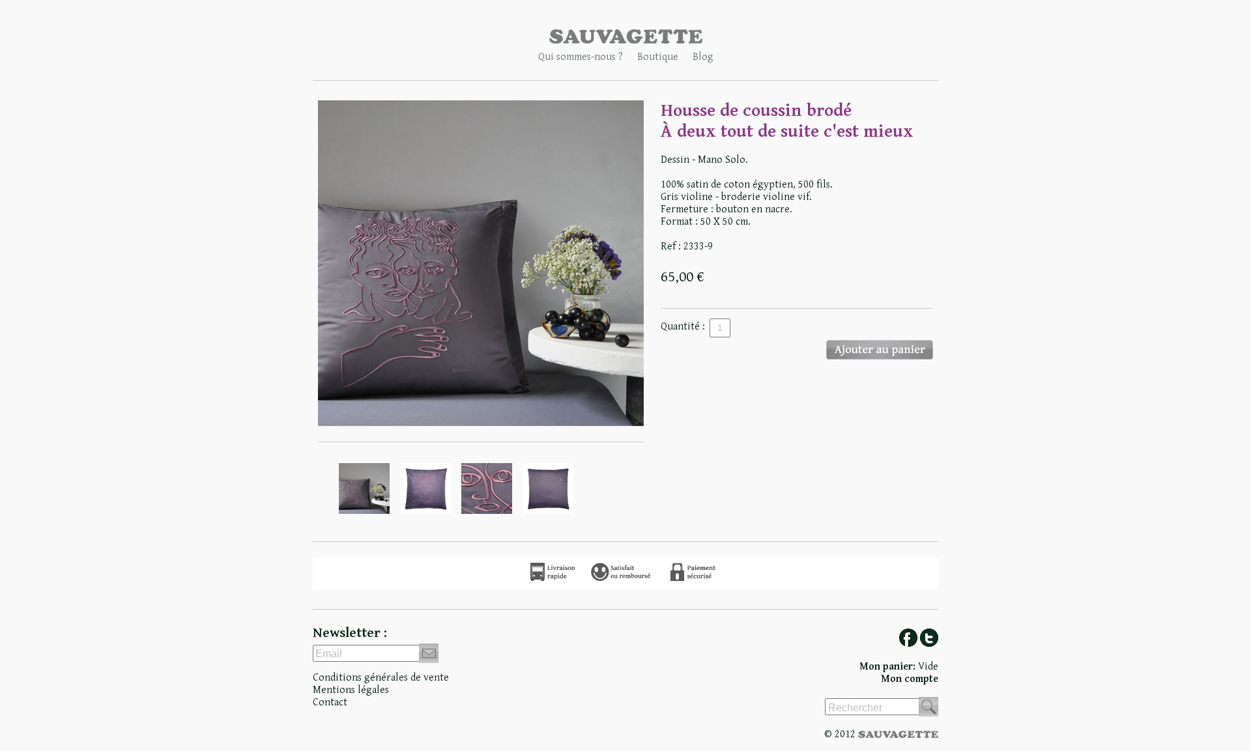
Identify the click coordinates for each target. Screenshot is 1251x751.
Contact (330, 702)
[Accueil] (625, 41)
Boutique (657, 57)
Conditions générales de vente (381, 678)
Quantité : (683, 326)
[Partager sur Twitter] (929, 644)
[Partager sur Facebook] (908, 644)
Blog (703, 57)
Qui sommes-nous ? (580, 57)
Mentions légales (351, 690)
